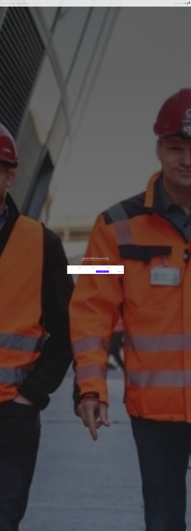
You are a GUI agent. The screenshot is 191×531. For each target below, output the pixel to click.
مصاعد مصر (13, 3)
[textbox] (116, 268)
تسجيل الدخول (6, 3)
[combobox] (116, 268)
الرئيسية (28, 3)
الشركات (24, 3)
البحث (102, 271)
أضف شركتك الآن (18, 3)
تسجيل (2, 3)
